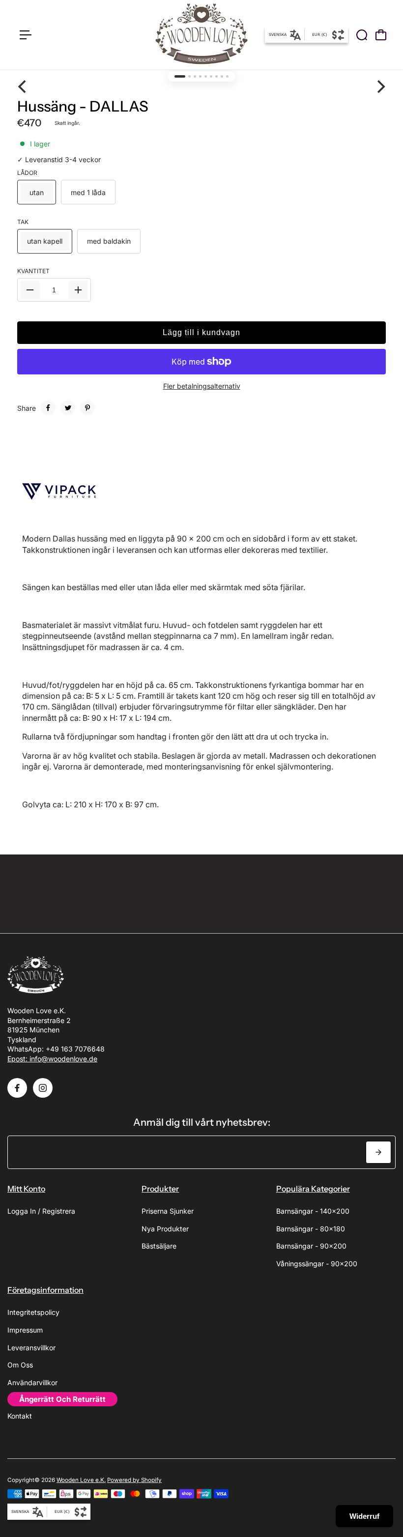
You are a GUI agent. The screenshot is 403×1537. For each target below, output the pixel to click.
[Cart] (381, 35)
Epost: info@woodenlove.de (52, 1058)
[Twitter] (67, 407)
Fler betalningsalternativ (201, 386)
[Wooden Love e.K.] (201, 34)
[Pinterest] (87, 407)
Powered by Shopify (134, 1480)
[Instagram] (43, 1088)
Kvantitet (33, 271)
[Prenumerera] (378, 1152)
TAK (23, 222)
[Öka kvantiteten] (78, 290)
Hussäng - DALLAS (82, 106)
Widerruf (364, 1516)
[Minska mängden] (30, 290)
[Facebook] (48, 407)
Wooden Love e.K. (81, 1480)
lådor (27, 172)
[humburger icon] (25, 35)
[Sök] (361, 35)
